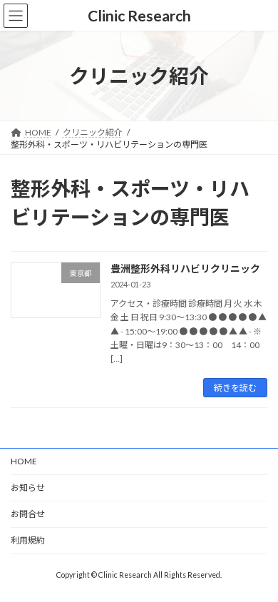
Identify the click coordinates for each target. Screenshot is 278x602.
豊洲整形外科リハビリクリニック (185, 268)
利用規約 (28, 540)
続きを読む (235, 387)
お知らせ (28, 487)
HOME (24, 461)
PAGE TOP (257, 569)
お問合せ (28, 514)
